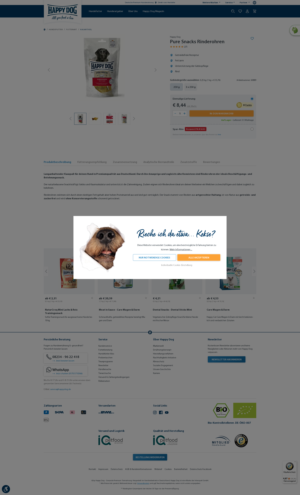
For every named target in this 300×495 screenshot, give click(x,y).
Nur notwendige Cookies (154, 257)
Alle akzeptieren (198, 257)
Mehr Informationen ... (181, 249)
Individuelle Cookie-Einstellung (176, 265)
